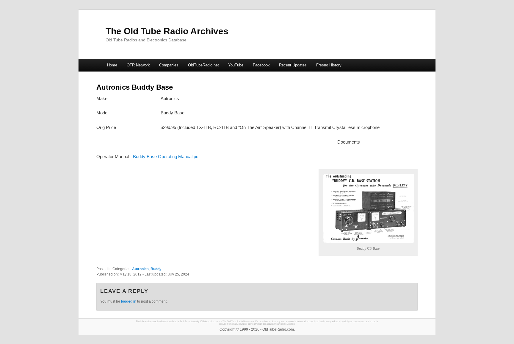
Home (112, 65)
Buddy (156, 269)
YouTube (235, 65)
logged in (128, 301)
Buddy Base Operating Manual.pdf (166, 156)
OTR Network (138, 65)
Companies (168, 65)
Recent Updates (293, 65)
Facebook (261, 65)
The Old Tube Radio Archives (167, 31)
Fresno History (328, 65)
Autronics (140, 269)
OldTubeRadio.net (203, 65)
